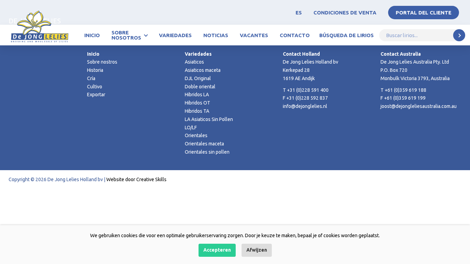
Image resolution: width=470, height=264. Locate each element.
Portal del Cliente (423, 12)
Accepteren (217, 250)
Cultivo (94, 86)
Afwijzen (256, 250)
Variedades (175, 35)
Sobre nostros (102, 62)
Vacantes (254, 35)
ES (299, 12)
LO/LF (191, 127)
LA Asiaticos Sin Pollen (209, 119)
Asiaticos (194, 62)
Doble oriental (200, 86)
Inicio (92, 35)
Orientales (196, 135)
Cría (91, 78)
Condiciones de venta (344, 12)
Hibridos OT (197, 103)
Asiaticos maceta (203, 70)
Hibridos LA (197, 94)
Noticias (215, 35)
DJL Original (198, 78)
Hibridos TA (197, 111)
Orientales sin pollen (207, 152)
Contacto (295, 35)
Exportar (96, 94)
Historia (95, 70)
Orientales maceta (204, 143)
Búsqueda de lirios (346, 35)
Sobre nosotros (126, 35)
